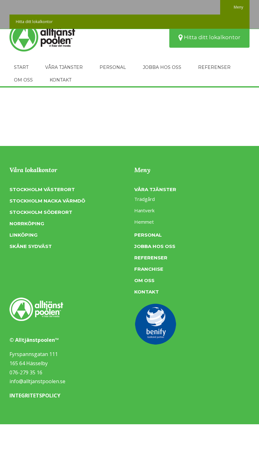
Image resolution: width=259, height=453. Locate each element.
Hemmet (144, 222)
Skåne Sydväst (30, 246)
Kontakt (146, 292)
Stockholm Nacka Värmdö (47, 201)
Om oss (144, 280)
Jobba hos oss (154, 246)
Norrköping (26, 223)
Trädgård (144, 199)
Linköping (23, 235)
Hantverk (144, 210)
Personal (148, 235)
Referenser (150, 258)
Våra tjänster (155, 189)
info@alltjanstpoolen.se (37, 381)
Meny (238, 7)
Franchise (148, 269)
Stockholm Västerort (42, 189)
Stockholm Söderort (40, 212)
